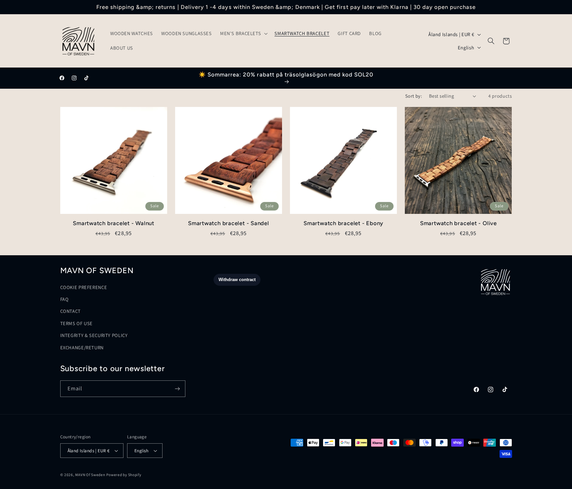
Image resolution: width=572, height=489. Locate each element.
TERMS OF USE (76, 323)
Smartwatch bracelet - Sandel (228, 223)
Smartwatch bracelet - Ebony (343, 223)
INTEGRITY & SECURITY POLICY (94, 335)
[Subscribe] (177, 388)
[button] (243, 33)
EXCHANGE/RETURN (82, 347)
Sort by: (413, 96)
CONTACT (70, 311)
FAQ (64, 299)
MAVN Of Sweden (90, 474)
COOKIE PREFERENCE (83, 287)
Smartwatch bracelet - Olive (458, 223)
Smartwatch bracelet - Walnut (113, 223)
